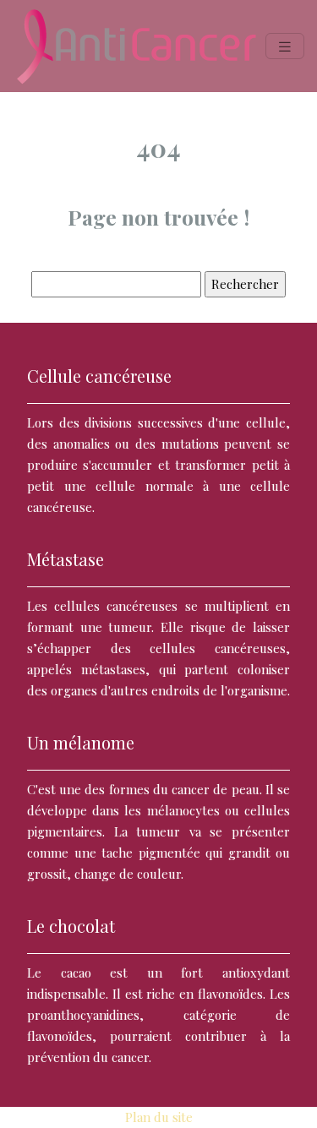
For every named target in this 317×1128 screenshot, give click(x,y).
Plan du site (159, 1117)
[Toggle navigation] (284, 46)
